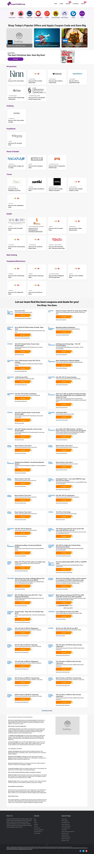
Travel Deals (64, 829)
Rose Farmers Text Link (22, 479)
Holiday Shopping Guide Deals (68, 831)
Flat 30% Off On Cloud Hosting (66, 377)
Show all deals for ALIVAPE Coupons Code (63, 555)
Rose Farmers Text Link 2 (23, 512)
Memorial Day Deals (66, 836)
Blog (35, 818)
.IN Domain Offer (61, 412)
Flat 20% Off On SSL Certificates (26, 394)
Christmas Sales (65, 833)
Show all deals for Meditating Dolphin (62, 334)
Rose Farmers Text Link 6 (64, 462)
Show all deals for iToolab (19, 354)
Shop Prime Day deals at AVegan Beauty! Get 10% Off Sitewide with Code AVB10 (29, 579)
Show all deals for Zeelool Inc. (61, 319)
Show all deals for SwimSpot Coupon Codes (22, 622)
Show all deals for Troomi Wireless (62, 589)
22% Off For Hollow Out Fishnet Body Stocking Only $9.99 (68, 546)
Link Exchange (37, 833)
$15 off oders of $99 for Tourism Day (27, 678)
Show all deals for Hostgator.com (61, 407)
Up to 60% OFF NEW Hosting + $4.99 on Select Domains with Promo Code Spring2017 (71, 430)
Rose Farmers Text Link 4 (23, 446)
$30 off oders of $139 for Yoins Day (26, 694)
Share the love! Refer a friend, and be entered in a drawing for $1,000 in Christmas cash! (71, 579)
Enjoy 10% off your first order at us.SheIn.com (30, 562)
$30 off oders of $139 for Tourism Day (68, 678)
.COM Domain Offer (21, 377)
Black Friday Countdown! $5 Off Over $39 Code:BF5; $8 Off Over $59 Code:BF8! (70, 596)
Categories (76, 3)
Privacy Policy (37, 827)
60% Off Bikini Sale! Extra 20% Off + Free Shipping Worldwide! (28, 596)
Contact (36, 826)
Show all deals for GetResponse (61, 354)
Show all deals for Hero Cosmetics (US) (63, 489)
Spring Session (65, 820)
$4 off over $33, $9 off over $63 (67, 628)
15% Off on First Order (63, 512)
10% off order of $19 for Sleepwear (26, 628)
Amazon (83, 3)
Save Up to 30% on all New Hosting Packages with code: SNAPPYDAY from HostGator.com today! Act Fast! (71, 395)
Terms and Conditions (38, 829)
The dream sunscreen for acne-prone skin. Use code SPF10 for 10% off (70, 529)
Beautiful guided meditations (65, 327)
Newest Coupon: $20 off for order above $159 (71, 311)
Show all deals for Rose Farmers (20, 453)
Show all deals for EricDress (61, 619)
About (35, 820)
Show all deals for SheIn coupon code (21, 570)
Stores (61, 3)
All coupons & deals (47, 710)
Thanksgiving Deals (66, 827)
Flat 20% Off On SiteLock (23, 529)
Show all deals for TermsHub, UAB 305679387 (23, 318)
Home (55, 3)
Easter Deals (64, 818)
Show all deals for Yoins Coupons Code (21, 635)
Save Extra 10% (20, 311)
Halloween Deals (65, 835)
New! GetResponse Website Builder (68, 360)
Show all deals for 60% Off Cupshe (21, 605)
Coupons (68, 3)
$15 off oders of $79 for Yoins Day (26, 645)
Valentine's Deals (65, 840)
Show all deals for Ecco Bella (20, 589)
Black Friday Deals (65, 824)
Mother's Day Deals (66, 838)
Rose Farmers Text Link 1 (23, 495)
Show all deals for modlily (60, 635)
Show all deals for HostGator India (21, 371)
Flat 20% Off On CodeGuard (65, 495)
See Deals (15, 59)
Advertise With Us (38, 831)
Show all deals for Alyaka (60, 519)
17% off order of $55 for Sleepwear (26, 661)
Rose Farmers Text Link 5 (64, 446)
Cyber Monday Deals (66, 826)
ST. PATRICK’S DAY (66, 822)
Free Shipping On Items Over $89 (67, 611)
